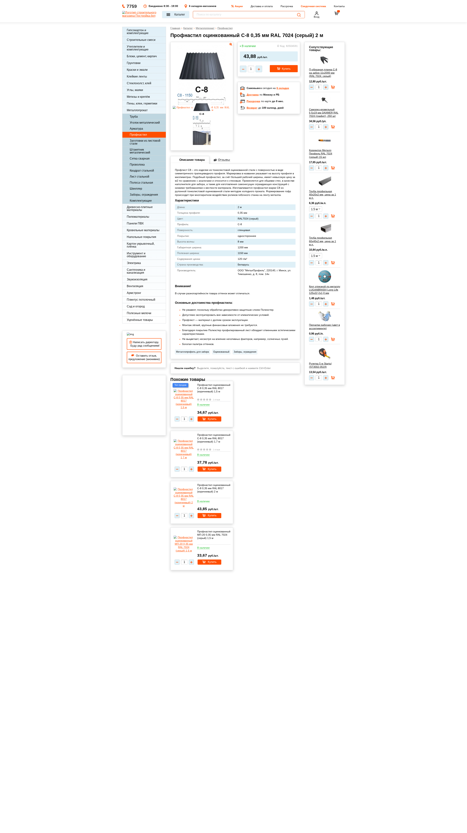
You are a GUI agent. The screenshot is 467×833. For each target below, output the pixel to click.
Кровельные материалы (143, 230)
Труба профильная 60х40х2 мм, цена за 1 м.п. (322, 241)
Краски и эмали (137, 69)
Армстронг (134, 292)
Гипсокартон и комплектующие (137, 32)
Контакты (339, 6)
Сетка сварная (140, 158)
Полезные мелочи (139, 313)
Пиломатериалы (138, 216)
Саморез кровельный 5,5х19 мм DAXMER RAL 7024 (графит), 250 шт (323, 112)
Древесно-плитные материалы (140, 208)
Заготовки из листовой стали (145, 142)
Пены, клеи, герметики (142, 103)
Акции (239, 6)
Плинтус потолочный (141, 299)
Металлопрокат (137, 110)
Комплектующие (141, 200)
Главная (175, 28)
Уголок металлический (145, 122)
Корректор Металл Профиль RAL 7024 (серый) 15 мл (320, 153)
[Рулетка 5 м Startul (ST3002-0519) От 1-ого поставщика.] (324, 353)
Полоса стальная (141, 182)
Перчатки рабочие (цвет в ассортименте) (324, 326)
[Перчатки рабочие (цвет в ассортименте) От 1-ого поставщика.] (324, 316)
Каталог (179, 14)
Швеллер (136, 188)
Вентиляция (135, 286)
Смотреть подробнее (272, 140)
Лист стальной (139, 176)
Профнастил (138, 134)
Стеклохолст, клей (139, 83)
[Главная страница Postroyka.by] (140, 14)
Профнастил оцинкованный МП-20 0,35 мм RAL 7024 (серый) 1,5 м (213, 534)
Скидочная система (313, 6)
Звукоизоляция (137, 279)
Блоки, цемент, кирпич (142, 56)
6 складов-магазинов (202, 6)
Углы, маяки (135, 90)
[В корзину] (336, 13)
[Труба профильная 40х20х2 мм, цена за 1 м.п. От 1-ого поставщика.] (324, 181)
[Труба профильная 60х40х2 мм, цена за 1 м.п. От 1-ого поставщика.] (324, 228)
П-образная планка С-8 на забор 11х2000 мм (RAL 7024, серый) (323, 72)
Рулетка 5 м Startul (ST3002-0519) (320, 365)
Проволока (137, 164)
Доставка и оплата (262, 6)
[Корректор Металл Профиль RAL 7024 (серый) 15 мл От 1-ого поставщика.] (324, 140)
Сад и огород (136, 306)
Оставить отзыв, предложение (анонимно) (144, 357)
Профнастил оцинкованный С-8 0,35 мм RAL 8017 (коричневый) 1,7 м (213, 438)
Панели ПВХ (135, 223)
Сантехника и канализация (136, 271)
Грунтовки (133, 63)
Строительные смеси (141, 39)
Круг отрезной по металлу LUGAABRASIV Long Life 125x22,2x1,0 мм (324, 289)
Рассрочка (287, 6)
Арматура (136, 128)
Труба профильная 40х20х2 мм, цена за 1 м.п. (322, 194)
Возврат (252, 107)
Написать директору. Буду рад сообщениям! (144, 344)
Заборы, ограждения (144, 194)
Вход (316, 16)
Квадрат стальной (142, 170)
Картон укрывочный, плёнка (141, 245)
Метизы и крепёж (138, 96)
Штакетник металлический (140, 151)
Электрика (134, 263)
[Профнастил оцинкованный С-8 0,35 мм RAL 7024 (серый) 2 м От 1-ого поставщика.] (201, 91)
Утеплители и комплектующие (137, 48)
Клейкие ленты (137, 76)
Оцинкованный (221, 351)
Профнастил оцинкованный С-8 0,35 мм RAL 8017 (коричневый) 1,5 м (213, 388)
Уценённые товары (140, 319)
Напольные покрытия (141, 236)
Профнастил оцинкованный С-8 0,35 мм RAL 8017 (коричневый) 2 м (213, 488)
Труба (134, 116)
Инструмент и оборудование (136, 255)
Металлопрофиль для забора (192, 351)
